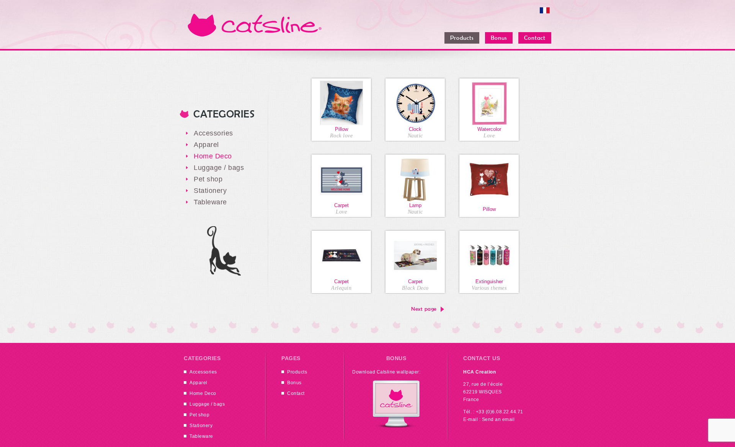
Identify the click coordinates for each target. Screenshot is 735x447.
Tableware (210, 202)
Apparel (206, 144)
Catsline (255, 25)
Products (297, 372)
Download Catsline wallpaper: (386, 372)
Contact (296, 393)
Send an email (498, 419)
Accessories (213, 133)
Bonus (294, 382)
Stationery (210, 190)
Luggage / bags (219, 167)
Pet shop (208, 179)
